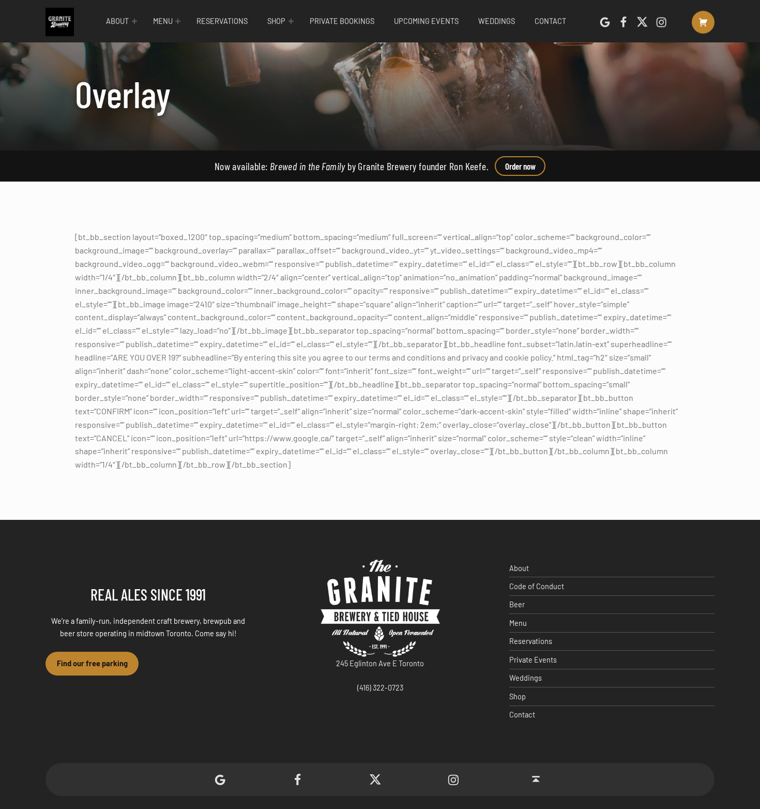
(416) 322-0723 (380, 687)
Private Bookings (342, 21)
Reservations (222, 21)
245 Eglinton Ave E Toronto (380, 663)
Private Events (533, 659)
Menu (163, 21)
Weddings (496, 21)
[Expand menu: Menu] (177, 21)
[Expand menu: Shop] (291, 21)
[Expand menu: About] (134, 21)
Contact (550, 21)
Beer (517, 604)
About (117, 21)
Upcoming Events (426, 21)
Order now (520, 166)
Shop (276, 21)
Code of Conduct (536, 586)
